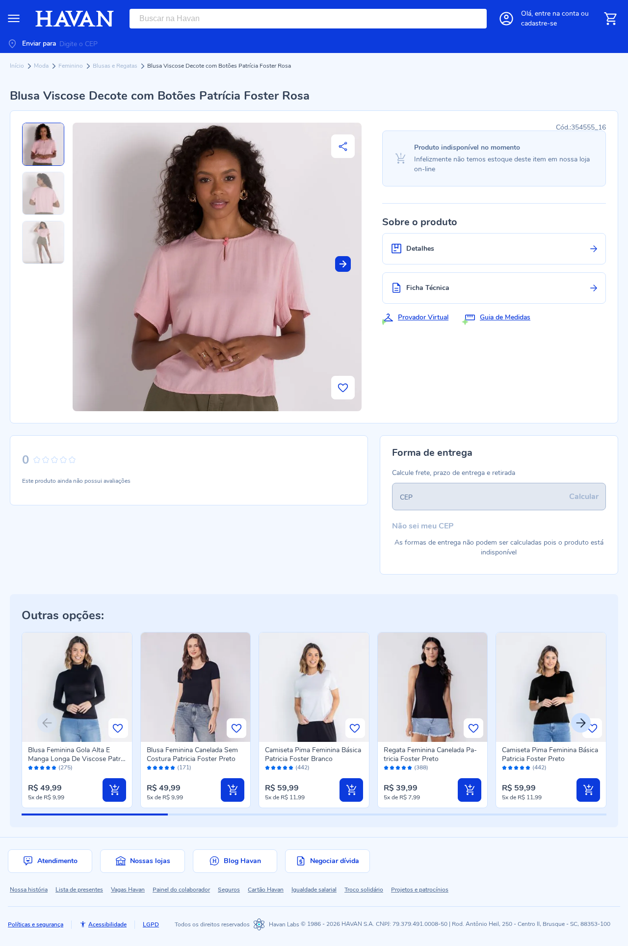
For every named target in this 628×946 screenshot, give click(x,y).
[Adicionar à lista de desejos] (343, 387)
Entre (557, 13)
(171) (184, 767)
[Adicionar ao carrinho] (114, 790)
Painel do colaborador (181, 889)
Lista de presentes (79, 889)
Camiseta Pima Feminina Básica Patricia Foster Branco (313, 754)
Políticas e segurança (35, 924)
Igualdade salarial (314, 889)
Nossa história (29, 889)
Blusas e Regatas (116, 66)
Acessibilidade (107, 924)
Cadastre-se (539, 23)
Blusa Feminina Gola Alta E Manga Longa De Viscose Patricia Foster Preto (76, 758)
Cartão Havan (266, 889)
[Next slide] (343, 264)
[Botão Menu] (14, 18)
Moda (42, 66)
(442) (302, 767)
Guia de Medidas (505, 317)
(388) (421, 767)
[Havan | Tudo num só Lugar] (74, 18)
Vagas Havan (128, 889)
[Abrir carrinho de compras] (610, 18)
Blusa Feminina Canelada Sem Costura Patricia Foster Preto (192, 754)
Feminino (71, 66)
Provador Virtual (423, 317)
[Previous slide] (47, 723)
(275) (65, 767)
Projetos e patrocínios (419, 889)
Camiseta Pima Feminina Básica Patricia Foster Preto (550, 754)
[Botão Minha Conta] (506, 18)
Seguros (229, 889)
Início (18, 66)
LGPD (151, 924)
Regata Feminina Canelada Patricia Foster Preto (430, 754)
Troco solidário (363, 889)
